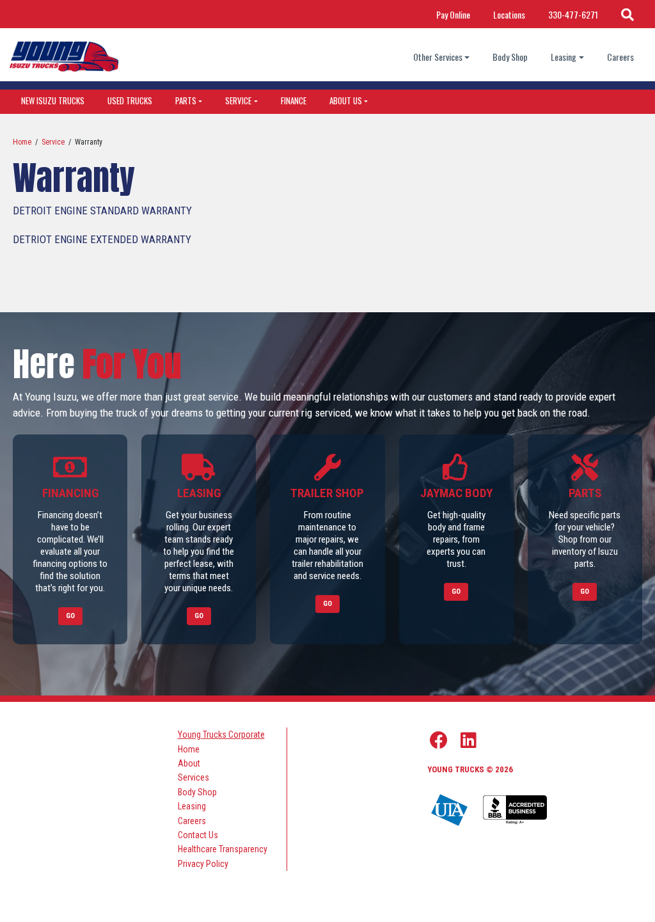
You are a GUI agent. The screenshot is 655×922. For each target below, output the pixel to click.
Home (22, 142)
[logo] (64, 56)
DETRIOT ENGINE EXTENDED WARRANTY (102, 239)
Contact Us (198, 835)
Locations (509, 14)
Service (238, 100)
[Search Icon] (627, 14)
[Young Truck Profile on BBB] (515, 810)
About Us (345, 100)
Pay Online (453, 14)
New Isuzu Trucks (52, 100)
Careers (620, 56)
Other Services (437, 56)
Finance (293, 100)
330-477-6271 (573, 14)
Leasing (563, 56)
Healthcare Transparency (222, 849)
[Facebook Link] (439, 740)
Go (70, 616)
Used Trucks (129, 100)
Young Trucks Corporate (221, 734)
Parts (185, 100)
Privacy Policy (203, 864)
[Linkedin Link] (469, 740)
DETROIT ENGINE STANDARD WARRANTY (102, 210)
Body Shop (510, 56)
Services (193, 777)
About (189, 763)
